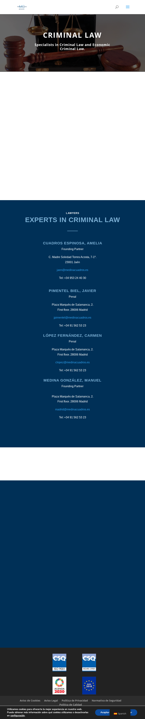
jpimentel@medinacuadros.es (72, 317)
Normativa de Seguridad (106, 700)
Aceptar (104, 712)
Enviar (113, 570)
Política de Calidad (70, 704)
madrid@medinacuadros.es (72, 409)
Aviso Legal (51, 700)
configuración (17, 715)
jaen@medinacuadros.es (72, 269)
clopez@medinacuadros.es (72, 362)
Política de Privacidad (75, 700)
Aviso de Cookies (30, 700)
